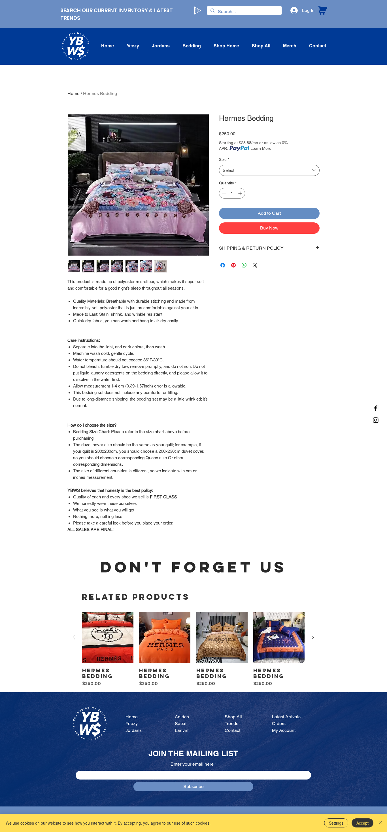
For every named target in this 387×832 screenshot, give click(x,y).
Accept (362, 823)
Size (224, 159)
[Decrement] (223, 193)
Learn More (260, 148)
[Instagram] (375, 420)
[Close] (380, 822)
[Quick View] (107, 637)
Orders (279, 723)
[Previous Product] (74, 637)
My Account (283, 730)
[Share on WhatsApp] (244, 265)
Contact (232, 730)
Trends (231, 723)
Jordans (134, 730)
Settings (336, 823)
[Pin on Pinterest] (233, 265)
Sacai (180, 723)
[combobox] (269, 170)
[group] (193, 649)
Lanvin (181, 730)
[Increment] (240, 193)
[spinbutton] (232, 193)
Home (73, 93)
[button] (160, 45)
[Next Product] (312, 637)
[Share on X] (255, 265)
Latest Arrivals (286, 716)
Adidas (182, 716)
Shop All (233, 716)
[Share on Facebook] (222, 265)
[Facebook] (375, 408)
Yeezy (132, 723)
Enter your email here (192, 764)
